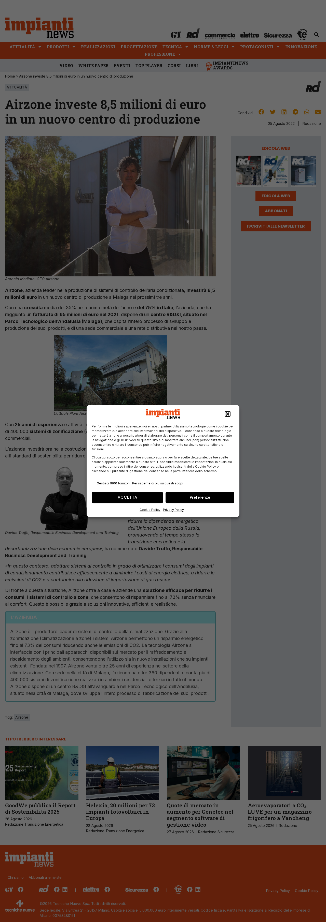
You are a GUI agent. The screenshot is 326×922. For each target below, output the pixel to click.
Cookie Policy (150, 510)
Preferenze (200, 497)
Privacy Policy (173, 510)
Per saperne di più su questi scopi (157, 483)
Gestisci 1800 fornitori (113, 483)
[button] (227, 414)
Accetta (127, 497)
